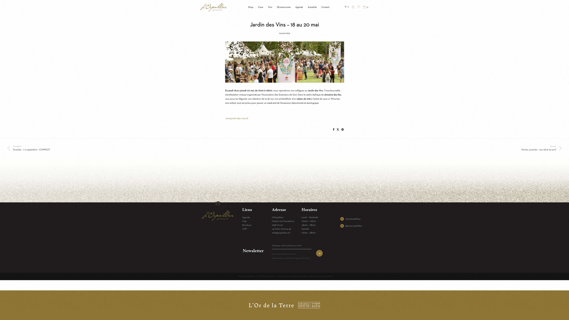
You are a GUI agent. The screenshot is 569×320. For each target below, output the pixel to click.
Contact (325, 7)
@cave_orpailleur (353, 226)
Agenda (299, 7)
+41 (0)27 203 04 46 (281, 229)
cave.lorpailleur (353, 219)
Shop (250, 7)
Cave (260, 7)
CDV (244, 229)
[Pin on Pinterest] (342, 129)
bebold (330, 276)
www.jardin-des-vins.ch (236, 118)
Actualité (312, 7)
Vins (270, 7)
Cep (244, 221)
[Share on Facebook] (333, 129)
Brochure (246, 225)
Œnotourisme (284, 7)
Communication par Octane (288, 276)
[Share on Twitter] (338, 129)
